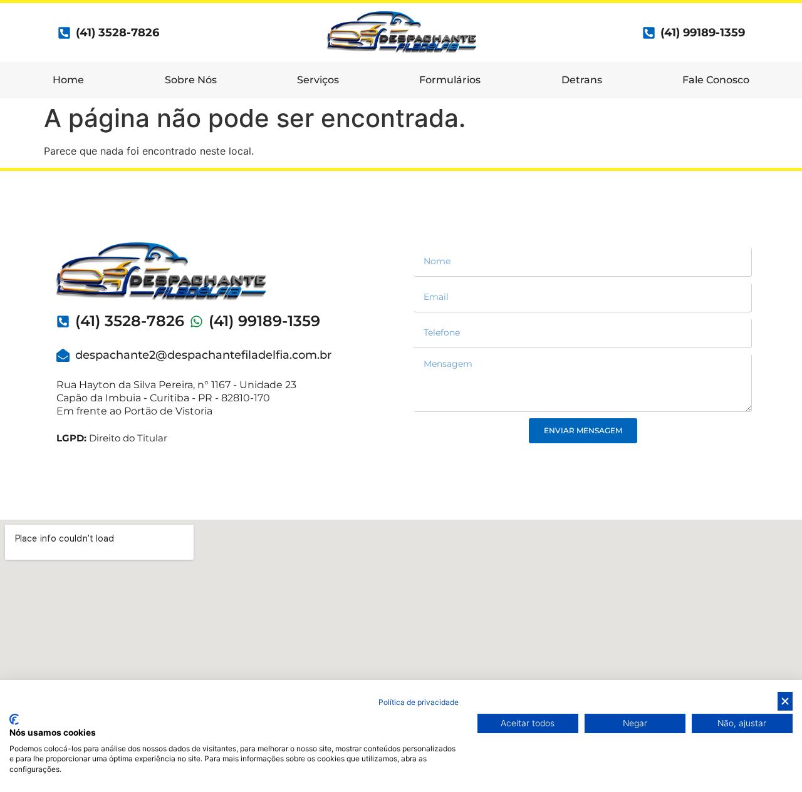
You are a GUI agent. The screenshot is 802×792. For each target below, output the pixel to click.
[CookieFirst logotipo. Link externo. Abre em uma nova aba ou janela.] (14, 719)
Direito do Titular (111, 438)
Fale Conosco (715, 80)
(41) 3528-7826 (129, 321)
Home (68, 80)
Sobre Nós (191, 80)
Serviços (318, 80)
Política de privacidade (418, 702)
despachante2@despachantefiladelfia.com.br (203, 355)
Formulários (450, 80)
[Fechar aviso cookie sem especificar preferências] (785, 701)
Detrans (581, 80)
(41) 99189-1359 (702, 32)
